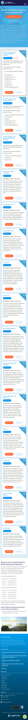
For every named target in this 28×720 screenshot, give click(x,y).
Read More (4, 668)
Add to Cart (9, 92)
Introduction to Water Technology (8, 172)
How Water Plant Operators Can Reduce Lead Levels (13, 652)
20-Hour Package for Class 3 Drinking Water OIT (9, 99)
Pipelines (5, 429)
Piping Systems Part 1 (8, 204)
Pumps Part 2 (6, 295)
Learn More (19, 92)
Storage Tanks (6, 460)
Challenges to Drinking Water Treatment (11, 660)
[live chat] (25, 717)
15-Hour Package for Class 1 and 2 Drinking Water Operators (9, 138)
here (13, 42)
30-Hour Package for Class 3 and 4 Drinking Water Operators (9, 53)
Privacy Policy (4, 687)
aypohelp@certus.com (6, 702)
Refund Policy (4, 685)
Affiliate (3, 680)
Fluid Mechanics (7, 528)
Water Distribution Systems (7, 494)
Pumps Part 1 (6, 262)
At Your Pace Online (6, 674)
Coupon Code (4, 683)
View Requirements (14, 21)
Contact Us (4, 676)
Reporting (4, 682)
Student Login (4, 678)
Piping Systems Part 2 (8, 230)
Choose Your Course (14, 17)
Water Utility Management (9, 328)
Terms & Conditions (6, 689)
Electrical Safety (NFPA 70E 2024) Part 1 (9, 364)
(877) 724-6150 (5, 699)
